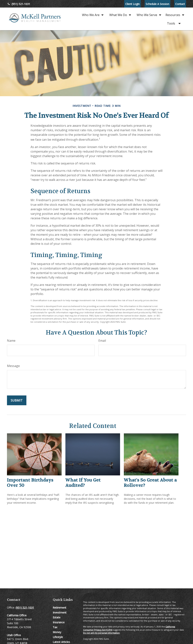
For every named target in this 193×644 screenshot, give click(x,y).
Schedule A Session (157, 4)
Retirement (59, 607)
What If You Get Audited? (83, 482)
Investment (60, 612)
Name (11, 341)
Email (102, 341)
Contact (180, 4)
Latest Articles (61, 642)
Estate (57, 617)
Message (13, 366)
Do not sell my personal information (101, 632)
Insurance (59, 622)
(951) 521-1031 (21, 4)
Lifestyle (58, 637)
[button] (91, 14)
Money (57, 632)
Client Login (132, 4)
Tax (55, 627)
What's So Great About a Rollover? (150, 482)
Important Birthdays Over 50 (30, 482)
